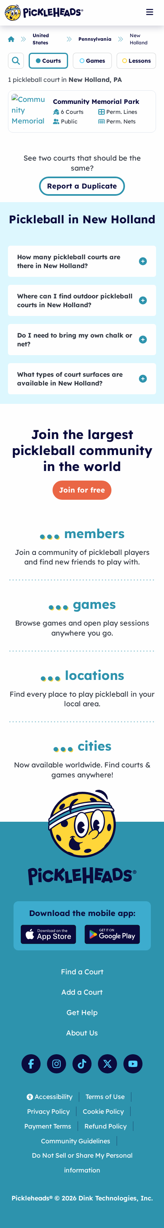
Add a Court (82, 992)
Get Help (82, 1012)
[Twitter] (107, 1063)
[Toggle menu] (149, 12)
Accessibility (53, 1097)
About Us (82, 1032)
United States (41, 39)
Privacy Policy (48, 1111)
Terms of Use (105, 1097)
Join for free (82, 490)
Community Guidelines (75, 1141)
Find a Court (82, 971)
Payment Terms (47, 1126)
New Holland (139, 39)
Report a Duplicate (82, 186)
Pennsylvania (94, 39)
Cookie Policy (103, 1111)
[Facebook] (31, 1063)
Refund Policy (105, 1126)
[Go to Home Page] (44, 13)
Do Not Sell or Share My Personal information (82, 1162)
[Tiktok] (82, 1063)
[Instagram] (56, 1063)
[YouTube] (133, 1063)
